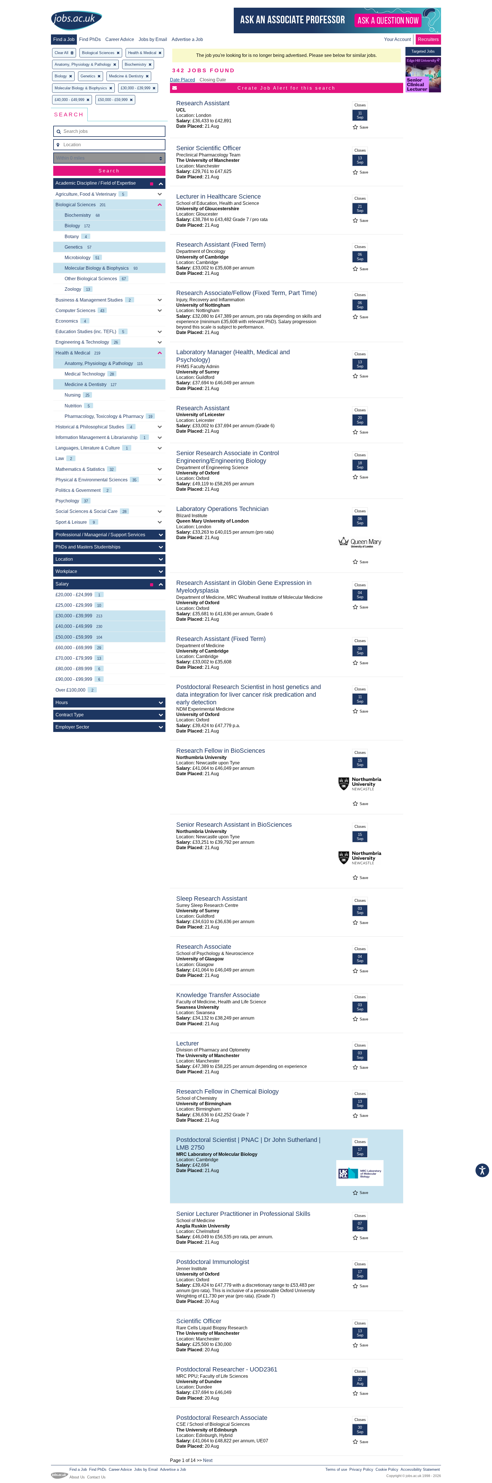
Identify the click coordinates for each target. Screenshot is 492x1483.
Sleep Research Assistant (211, 898)
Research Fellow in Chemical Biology (227, 1091)
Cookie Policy (387, 1469)
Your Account (397, 39)
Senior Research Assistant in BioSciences (234, 824)
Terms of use (336, 1469)
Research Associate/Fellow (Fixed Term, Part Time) (246, 292)
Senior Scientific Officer (208, 148)
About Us (77, 1477)
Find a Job (64, 39)
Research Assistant (202, 103)
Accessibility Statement (420, 1469)
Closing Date (213, 79)
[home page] (76, 21)
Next (207, 1460)
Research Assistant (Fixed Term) (221, 244)
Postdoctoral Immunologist (212, 1261)
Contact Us (96, 1477)
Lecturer (187, 1043)
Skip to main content (22, 5)
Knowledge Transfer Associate (218, 995)
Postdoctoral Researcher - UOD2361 (226, 1369)
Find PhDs (90, 39)
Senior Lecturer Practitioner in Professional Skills (243, 1213)
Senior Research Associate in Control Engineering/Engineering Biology (227, 456)
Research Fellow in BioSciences (220, 750)
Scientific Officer (198, 1321)
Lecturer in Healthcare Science (218, 196)
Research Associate (203, 946)
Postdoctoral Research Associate (221, 1417)
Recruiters (428, 39)
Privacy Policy (361, 1469)
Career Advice (119, 39)
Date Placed (182, 79)
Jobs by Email (153, 39)
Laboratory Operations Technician (222, 508)
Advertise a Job (187, 39)
